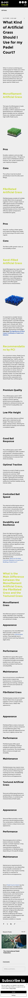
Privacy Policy (12, 988)
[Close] (26, 985)
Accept (13, 992)
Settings (13, 995)
